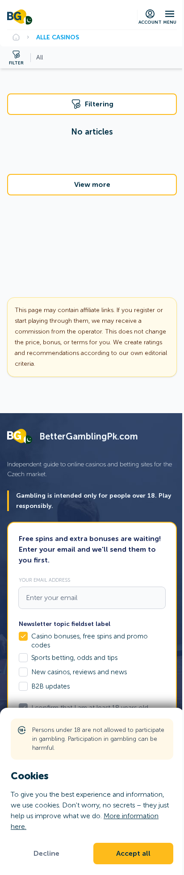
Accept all (133, 854)
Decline (46, 854)
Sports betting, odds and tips (74, 657)
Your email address (44, 580)
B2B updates (50, 686)
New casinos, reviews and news (79, 672)
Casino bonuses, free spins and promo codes (89, 641)
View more (92, 185)
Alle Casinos (57, 37)
